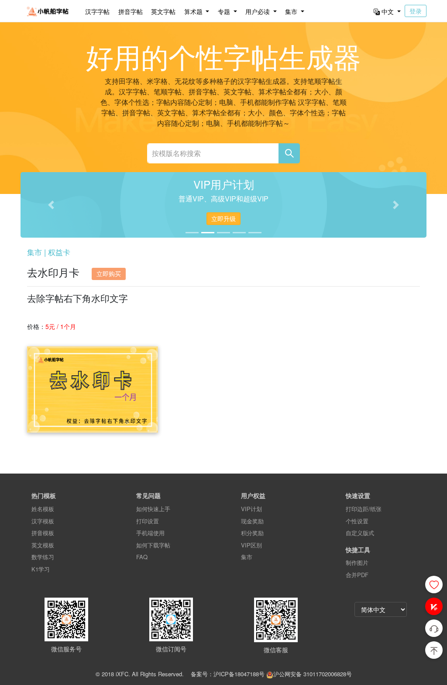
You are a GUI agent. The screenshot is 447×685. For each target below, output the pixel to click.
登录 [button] (415, 11)
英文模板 (42, 545)
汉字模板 (42, 521)
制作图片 (357, 562)
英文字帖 (163, 11)
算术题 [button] (194, 11)
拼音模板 (42, 533)
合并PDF (357, 575)
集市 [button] (292, 11)
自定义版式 (360, 533)
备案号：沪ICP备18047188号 (228, 674)
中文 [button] (387, 11)
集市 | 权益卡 (48, 251)
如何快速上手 (153, 509)
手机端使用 (150, 533)
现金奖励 (252, 521)
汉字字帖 (97, 11)
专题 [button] (225, 11)
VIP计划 (251, 509)
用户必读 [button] (258, 11)
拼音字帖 (130, 11)
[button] (434, 606)
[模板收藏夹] (434, 584)
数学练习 (42, 557)
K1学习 (40, 569)
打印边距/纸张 (364, 509)
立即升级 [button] (223, 218)
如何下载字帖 (153, 545)
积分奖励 (252, 533)
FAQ (142, 557)
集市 (246, 557)
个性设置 (357, 521)
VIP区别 (251, 545)
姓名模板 (42, 509)
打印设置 (147, 521)
